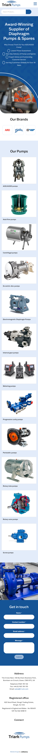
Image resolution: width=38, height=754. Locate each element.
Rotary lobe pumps (10, 486)
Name (19, 613)
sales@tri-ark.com (21, 689)
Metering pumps (9, 386)
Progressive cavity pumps (13, 419)
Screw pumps (8, 553)
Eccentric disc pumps (11, 286)
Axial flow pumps (9, 219)
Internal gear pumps (11, 353)
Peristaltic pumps (10, 453)
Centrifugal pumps (10, 253)
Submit (19, 657)
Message (19, 640)
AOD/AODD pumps (10, 186)
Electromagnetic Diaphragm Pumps (17, 319)
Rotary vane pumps (10, 519)
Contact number (19, 622)
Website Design (14, 752)
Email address (19, 631)
